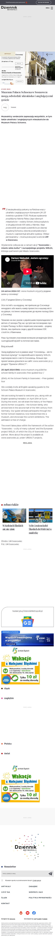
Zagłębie (33, 886)
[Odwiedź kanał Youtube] (27, 913)
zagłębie (9, 698)
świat (7, 753)
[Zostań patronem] (21, 913)
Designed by (5, 919)
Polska (8, 744)
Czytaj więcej (37, 880)
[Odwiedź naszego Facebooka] (34, 913)
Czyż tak (5, 892)
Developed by (29, 919)
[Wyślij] (50, 874)
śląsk (7, 688)
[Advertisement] (27, 35)
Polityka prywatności (40, 898)
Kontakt (5, 903)
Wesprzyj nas (36, 892)
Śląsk (4, 898)
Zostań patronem (43, 2)
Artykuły (7, 53)
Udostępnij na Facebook (11, 632)
